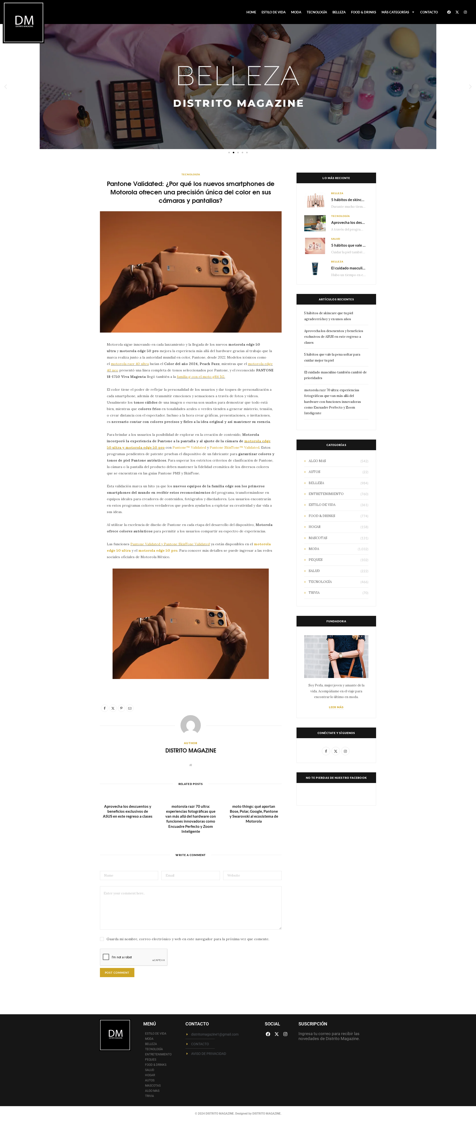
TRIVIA (314, 593)
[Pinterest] (76, 386)
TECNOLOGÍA (317, 12)
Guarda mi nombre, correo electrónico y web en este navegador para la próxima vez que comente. (188, 939)
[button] (5, 86)
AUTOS (314, 472)
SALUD (335, 238)
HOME (251, 12)
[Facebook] (449, 12)
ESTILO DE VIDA (274, 12)
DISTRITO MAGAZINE (190, 750)
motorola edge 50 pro (158, 550)
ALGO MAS (317, 461)
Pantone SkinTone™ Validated (234, 447)
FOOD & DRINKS (363, 12)
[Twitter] (76, 374)
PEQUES (316, 560)
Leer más (336, 707)
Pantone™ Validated (190, 447)
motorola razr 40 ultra (130, 364)
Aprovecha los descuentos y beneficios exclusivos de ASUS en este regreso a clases (127, 811)
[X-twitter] (457, 12)
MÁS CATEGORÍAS (395, 12)
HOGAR (315, 527)
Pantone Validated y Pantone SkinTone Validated (170, 544)
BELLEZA (339, 12)
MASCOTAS (318, 538)
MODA (296, 12)
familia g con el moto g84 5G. (201, 376)
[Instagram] (465, 12)
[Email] (76, 399)
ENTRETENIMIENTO (326, 494)
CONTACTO (429, 12)
